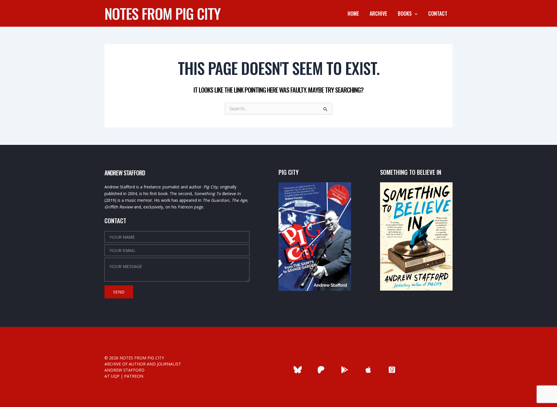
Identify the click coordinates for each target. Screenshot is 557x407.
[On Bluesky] (297, 369)
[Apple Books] (368, 369)
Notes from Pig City (162, 13)
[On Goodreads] (391, 369)
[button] (415, 13)
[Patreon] (321, 369)
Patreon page (190, 207)
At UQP (112, 376)
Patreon (133, 376)
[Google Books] (344, 369)
